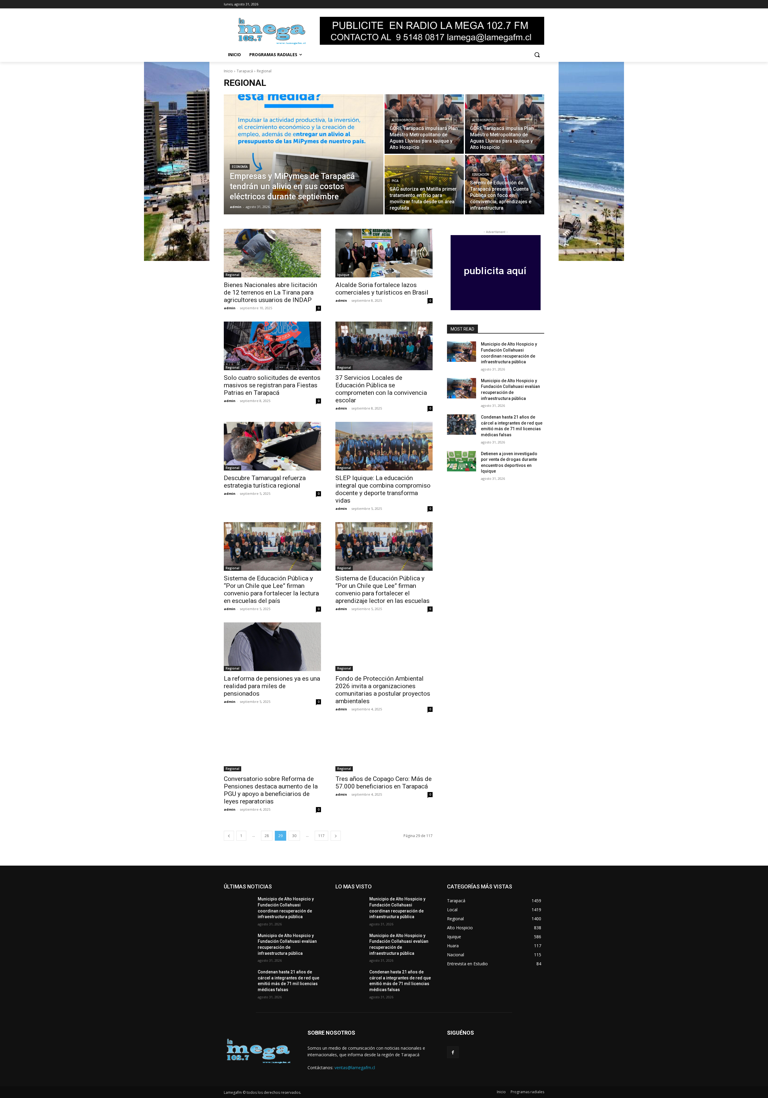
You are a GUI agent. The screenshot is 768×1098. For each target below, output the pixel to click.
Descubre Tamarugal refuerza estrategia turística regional (265, 481)
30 (294, 835)
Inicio (228, 71)
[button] (537, 54)
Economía (240, 166)
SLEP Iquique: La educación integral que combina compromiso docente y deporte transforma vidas (382, 489)
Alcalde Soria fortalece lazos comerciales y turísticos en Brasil (381, 288)
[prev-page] (229, 836)
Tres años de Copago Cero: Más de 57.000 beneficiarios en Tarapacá (383, 782)
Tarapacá (245, 71)
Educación (480, 174)
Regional (232, 275)
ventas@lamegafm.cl (354, 1067)
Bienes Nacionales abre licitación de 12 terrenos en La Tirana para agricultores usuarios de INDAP (270, 292)
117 (321, 835)
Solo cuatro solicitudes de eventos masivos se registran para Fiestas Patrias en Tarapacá (272, 385)
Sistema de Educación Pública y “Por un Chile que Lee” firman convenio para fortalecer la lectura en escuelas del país (271, 589)
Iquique (343, 275)
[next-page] (336, 836)
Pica (395, 181)
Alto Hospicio (402, 120)
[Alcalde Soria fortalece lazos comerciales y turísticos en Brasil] (384, 253)
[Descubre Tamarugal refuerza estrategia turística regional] (272, 446)
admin (230, 308)
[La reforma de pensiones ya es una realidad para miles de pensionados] (272, 646)
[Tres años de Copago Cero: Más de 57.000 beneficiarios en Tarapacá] (384, 747)
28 (267, 835)
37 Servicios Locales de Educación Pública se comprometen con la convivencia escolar (381, 389)
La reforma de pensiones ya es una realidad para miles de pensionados (272, 686)
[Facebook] (453, 1052)
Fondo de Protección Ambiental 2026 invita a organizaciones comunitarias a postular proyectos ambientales (382, 690)
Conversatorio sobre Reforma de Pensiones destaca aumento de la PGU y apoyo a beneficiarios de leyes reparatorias (271, 790)
